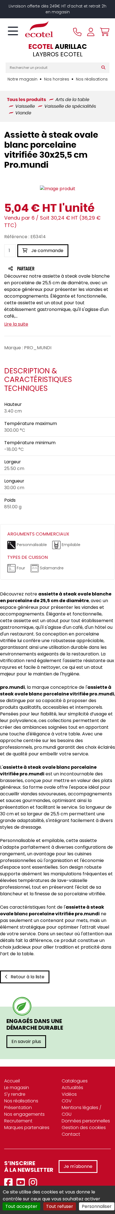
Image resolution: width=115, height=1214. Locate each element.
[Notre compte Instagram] (34, 1183)
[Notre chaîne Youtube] (22, 1183)
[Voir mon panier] (103, 32)
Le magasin (16, 1087)
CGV (67, 1101)
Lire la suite (16, 324)
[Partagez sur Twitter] (47, 269)
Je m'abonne (78, 1166)
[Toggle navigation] (13, 31)
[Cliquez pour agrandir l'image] (57, 188)
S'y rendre (14, 1094)
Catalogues (75, 1081)
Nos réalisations (92, 79)
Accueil (12, 1081)
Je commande (46, 250)
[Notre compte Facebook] (9, 1183)
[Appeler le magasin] (77, 32)
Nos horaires (56, 79)
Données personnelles (86, 1121)
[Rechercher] (104, 67)
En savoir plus (26, 1041)
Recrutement (18, 1121)
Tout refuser (59, 1206)
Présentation (18, 1107)
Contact (71, 1134)
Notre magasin (22, 79)
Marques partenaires (26, 1127)
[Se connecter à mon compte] (90, 32)
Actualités (72, 1087)
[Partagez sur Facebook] (37, 269)
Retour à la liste (27, 977)
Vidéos (69, 1094)
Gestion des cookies (84, 1127)
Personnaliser (97, 1206)
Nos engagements (24, 1114)
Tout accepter (21, 1206)
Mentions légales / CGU (81, 1110)
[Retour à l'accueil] (29, 29)
